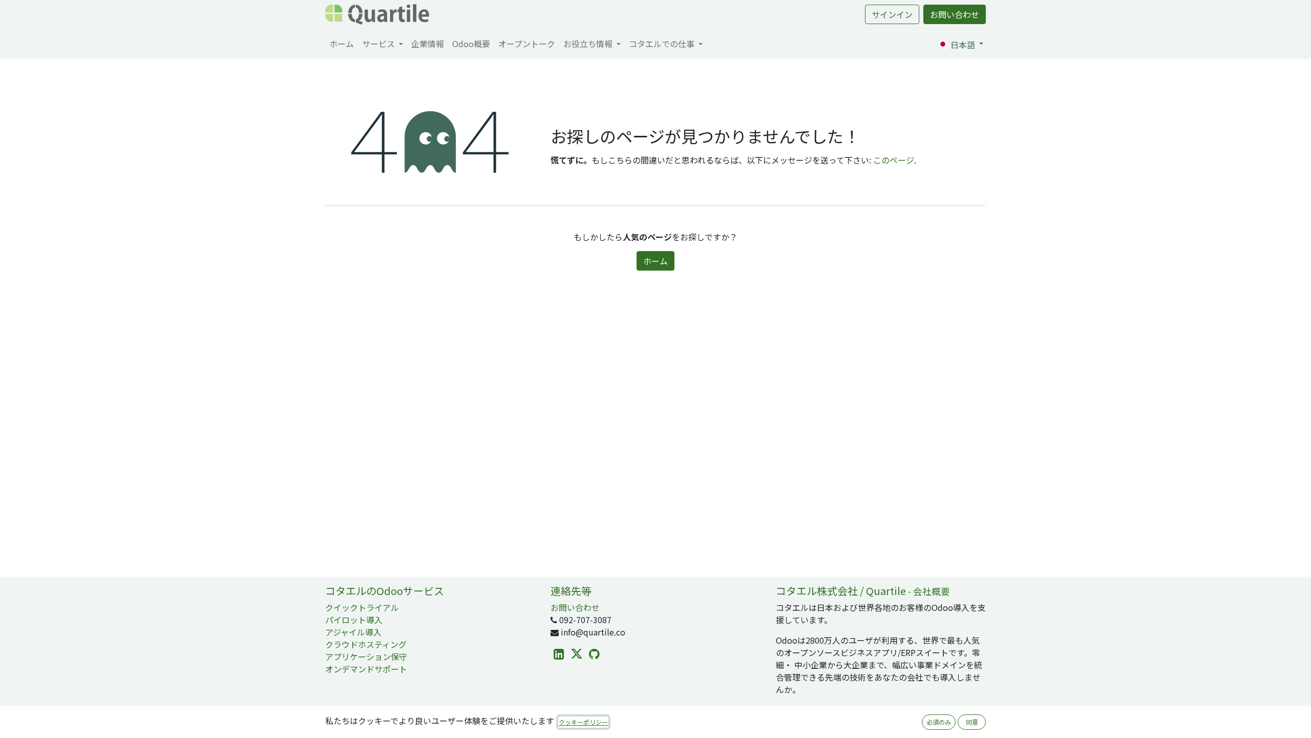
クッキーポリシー (583, 721)
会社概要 (931, 591)
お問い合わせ (954, 14)
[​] (559, 654)
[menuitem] (341, 43)
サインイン (892, 14)
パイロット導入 (354, 619)
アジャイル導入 (353, 632)
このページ (893, 160)
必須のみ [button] (938, 721)
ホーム (655, 261)
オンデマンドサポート (366, 669)
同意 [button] (972, 721)
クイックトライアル (362, 607)
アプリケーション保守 (366, 656)
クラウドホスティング (366, 644)
